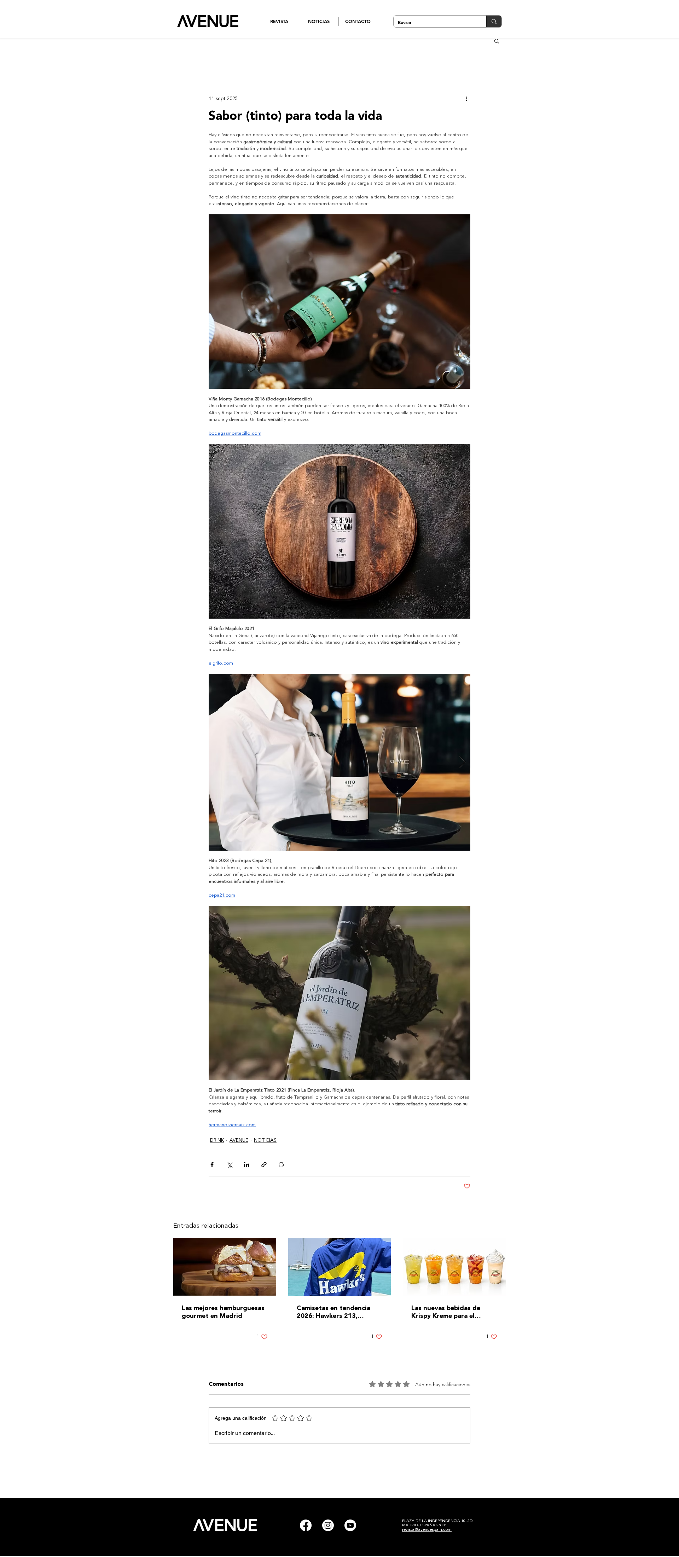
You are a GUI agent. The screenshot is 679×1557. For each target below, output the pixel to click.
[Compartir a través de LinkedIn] (246, 1164)
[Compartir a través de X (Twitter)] (229, 1164)
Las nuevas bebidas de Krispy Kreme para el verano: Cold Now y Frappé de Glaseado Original (453, 1312)
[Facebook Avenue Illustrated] (306, 1525)
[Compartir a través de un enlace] (264, 1164)
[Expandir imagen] (339, 762)
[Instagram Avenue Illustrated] (328, 1525)
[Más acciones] (466, 98)
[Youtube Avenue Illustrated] (350, 1525)
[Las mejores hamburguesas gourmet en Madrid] (224, 1267)
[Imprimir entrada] (281, 1164)
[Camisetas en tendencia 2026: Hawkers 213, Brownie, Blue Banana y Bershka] (339, 1267)
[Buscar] (493, 21)
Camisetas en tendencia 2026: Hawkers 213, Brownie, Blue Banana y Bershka (333, 1312)
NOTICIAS (265, 1140)
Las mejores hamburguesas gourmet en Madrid (223, 1312)
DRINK (217, 1140)
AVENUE (239, 1140)
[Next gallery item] (462, 762)
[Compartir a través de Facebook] (212, 1164)
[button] (496, 41)
